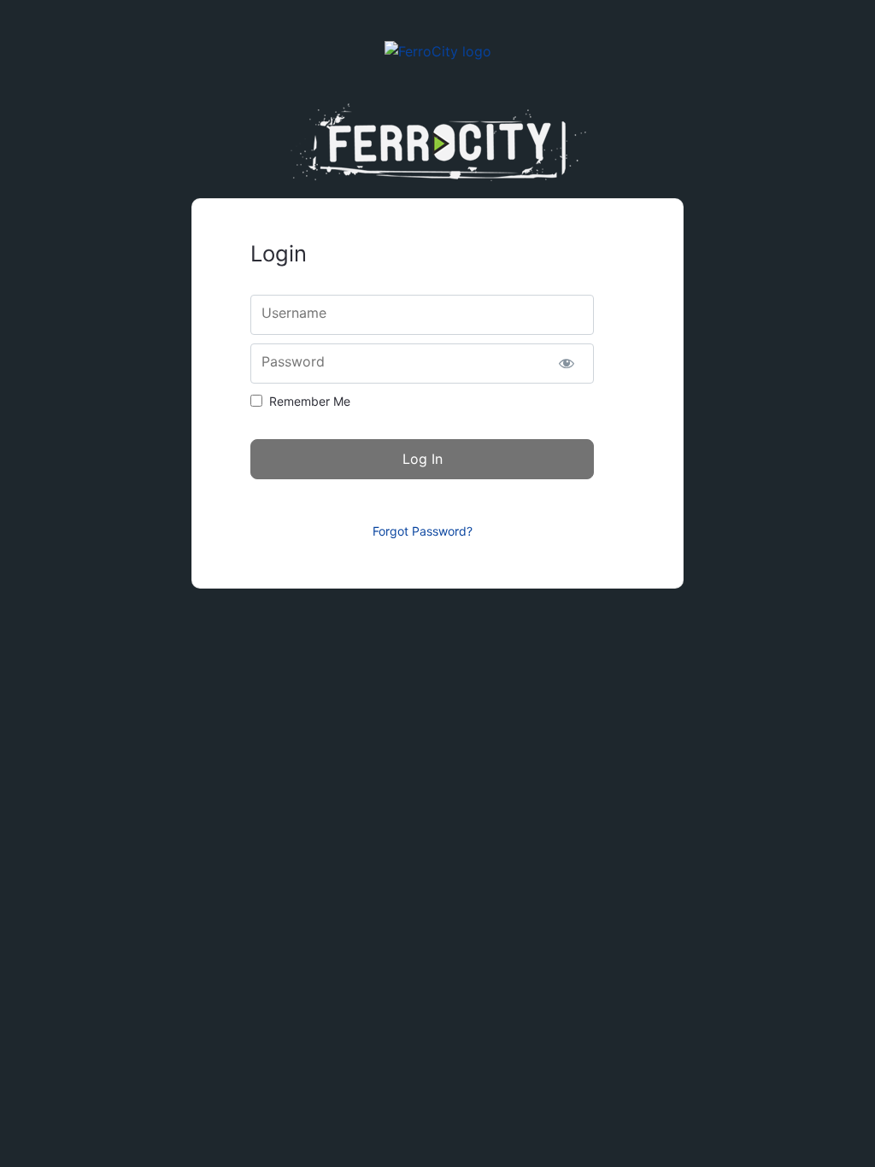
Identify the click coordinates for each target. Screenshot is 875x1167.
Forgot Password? (423, 531)
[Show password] (566, 363)
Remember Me (309, 401)
